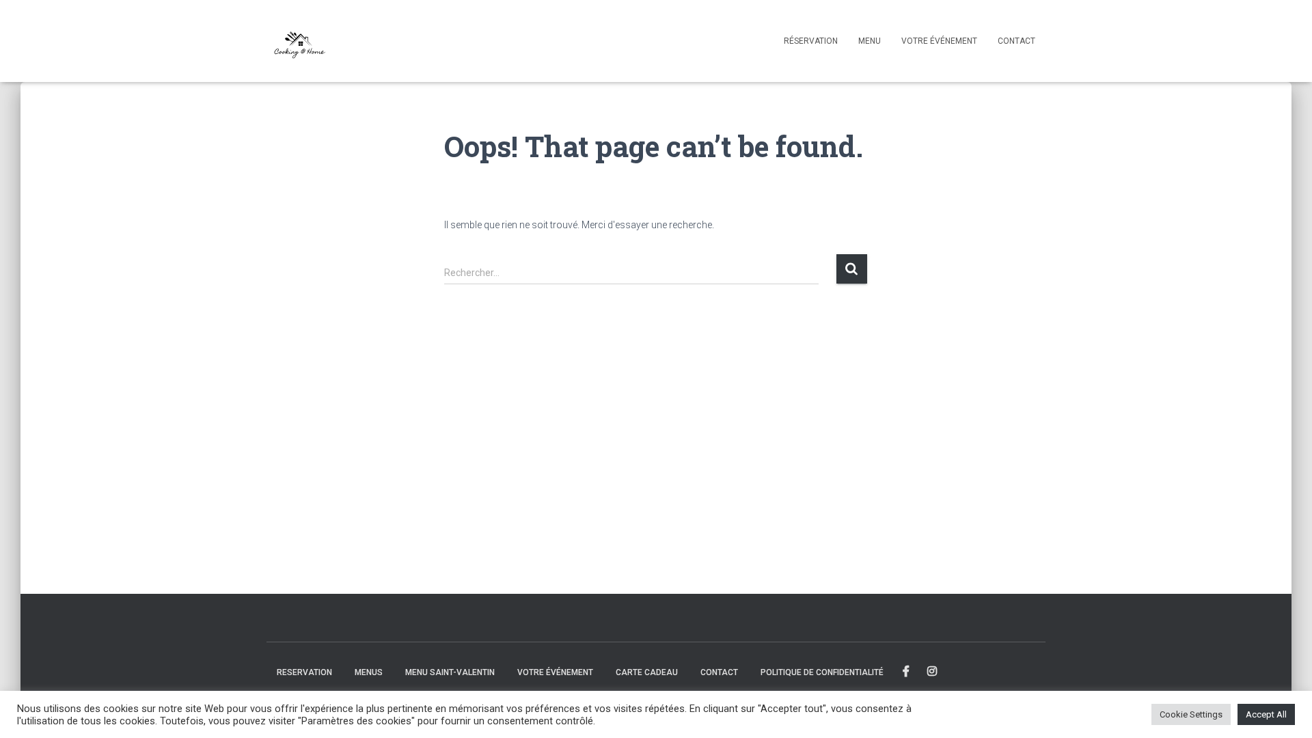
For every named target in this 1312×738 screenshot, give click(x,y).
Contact (1016, 41)
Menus (369, 672)
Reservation (304, 672)
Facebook (907, 671)
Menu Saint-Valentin (450, 672)
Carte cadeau (647, 672)
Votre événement (939, 41)
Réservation (811, 41)
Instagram (933, 671)
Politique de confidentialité (822, 672)
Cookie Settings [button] (1191, 714)
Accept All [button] (1266, 714)
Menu (869, 41)
